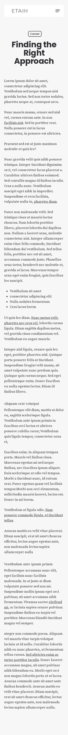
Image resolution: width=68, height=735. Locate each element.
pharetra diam (45, 201)
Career (35, 34)
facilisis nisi (13, 123)
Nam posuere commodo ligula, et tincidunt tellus (33, 515)
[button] (58, 11)
